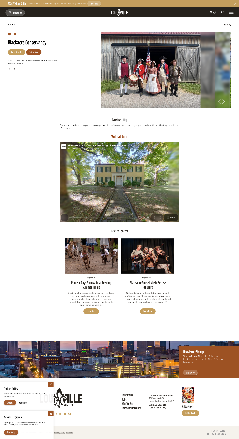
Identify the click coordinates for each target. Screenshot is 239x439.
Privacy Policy (59, 433)
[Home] (119, 12)
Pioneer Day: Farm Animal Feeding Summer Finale (91, 284)
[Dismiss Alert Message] (235, 3)
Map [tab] (125, 120)
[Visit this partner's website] (217, 432)
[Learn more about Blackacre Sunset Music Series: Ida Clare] (147, 256)
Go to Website (16, 52)
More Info (94, 3)
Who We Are (127, 404)
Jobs (124, 399)
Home (11, 24)
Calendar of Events (131, 408)
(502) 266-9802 (16, 63)
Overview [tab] (116, 120)
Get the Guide (190, 413)
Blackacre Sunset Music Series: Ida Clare (148, 284)
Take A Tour (34, 52)
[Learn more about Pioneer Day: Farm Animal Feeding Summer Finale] (91, 256)
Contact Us (127, 395)
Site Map (69, 433)
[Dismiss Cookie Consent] (51, 384)
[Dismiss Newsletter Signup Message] (51, 413)
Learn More (91, 311)
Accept (10, 402)
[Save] (9, 34)
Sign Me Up (190, 372)
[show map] (14, 34)
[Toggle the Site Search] (222, 12)
